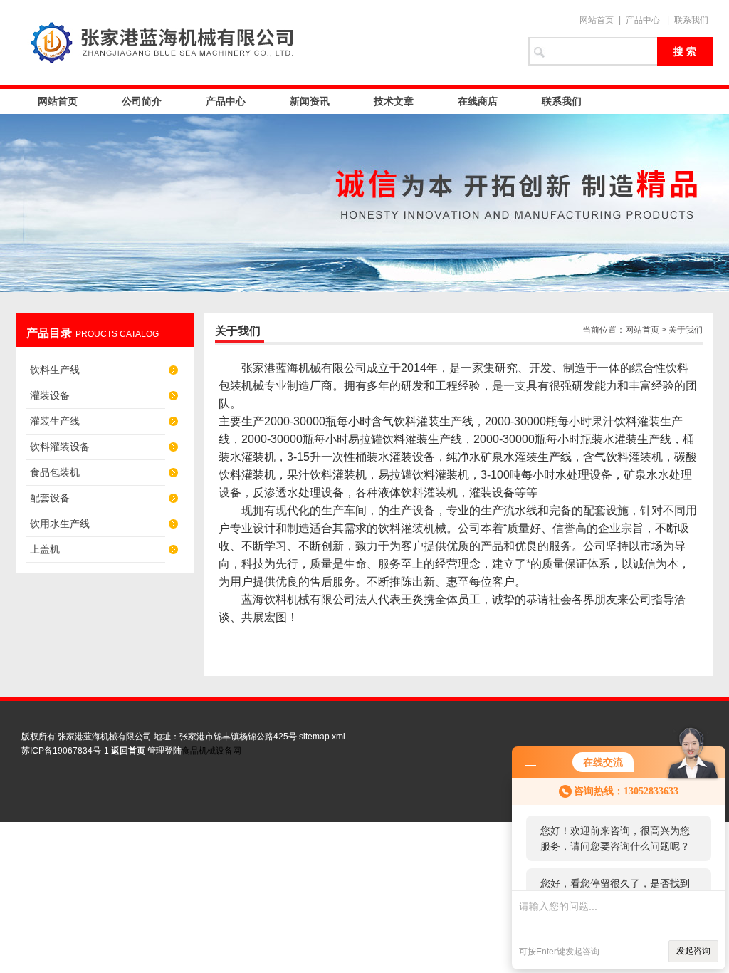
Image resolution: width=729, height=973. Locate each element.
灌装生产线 (55, 421)
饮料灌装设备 (60, 446)
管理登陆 (164, 751)
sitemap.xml (322, 737)
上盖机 (45, 549)
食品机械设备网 (211, 751)
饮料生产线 (55, 369)
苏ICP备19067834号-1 (65, 751)
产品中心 (643, 20)
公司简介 (142, 101)
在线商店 (478, 101)
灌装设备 (50, 395)
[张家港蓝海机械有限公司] (265, 42)
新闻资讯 (310, 101)
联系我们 (691, 20)
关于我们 (685, 330)
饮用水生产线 (60, 523)
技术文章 (394, 101)
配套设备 (50, 498)
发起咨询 (693, 951)
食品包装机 (55, 472)
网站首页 (596, 20)
